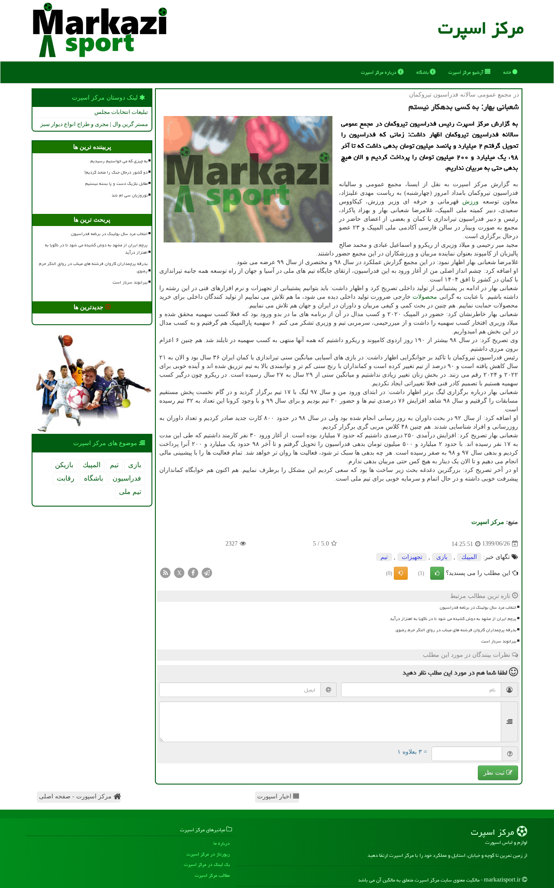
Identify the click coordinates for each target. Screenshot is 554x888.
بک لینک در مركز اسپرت (207, 864)
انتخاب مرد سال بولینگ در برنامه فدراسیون (478, 607)
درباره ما (221, 843)
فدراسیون (127, 478)
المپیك (469, 557)
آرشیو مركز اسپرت (466, 72)
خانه (507, 72)
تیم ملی (130, 491)
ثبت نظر (494, 772)
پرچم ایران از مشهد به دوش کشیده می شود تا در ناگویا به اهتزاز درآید (453, 618)
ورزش (470, 201)
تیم (384, 557)
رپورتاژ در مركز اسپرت (208, 854)
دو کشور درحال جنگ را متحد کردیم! (116, 172)
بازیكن (64, 464)
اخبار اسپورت (275, 796)
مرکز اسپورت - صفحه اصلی (76, 796)
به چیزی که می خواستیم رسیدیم (119, 161)
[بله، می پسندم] (437, 573)
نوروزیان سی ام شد (130, 195)
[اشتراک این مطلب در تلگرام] (207, 572)
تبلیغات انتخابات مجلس (121, 112)
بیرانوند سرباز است (498, 641)
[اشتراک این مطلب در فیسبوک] (193, 572)
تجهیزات (412, 557)
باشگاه (423, 72)
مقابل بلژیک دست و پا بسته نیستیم (116, 183)
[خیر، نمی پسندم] (401, 573)
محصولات (424, 297)
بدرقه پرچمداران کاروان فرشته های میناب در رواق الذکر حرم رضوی (456, 630)
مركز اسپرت (481, 28)
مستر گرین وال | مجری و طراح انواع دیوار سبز (94, 124)
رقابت (65, 478)
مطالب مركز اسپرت (212, 875)
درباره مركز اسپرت (379, 72)
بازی (442, 557)
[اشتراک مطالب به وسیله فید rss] (165, 572)
